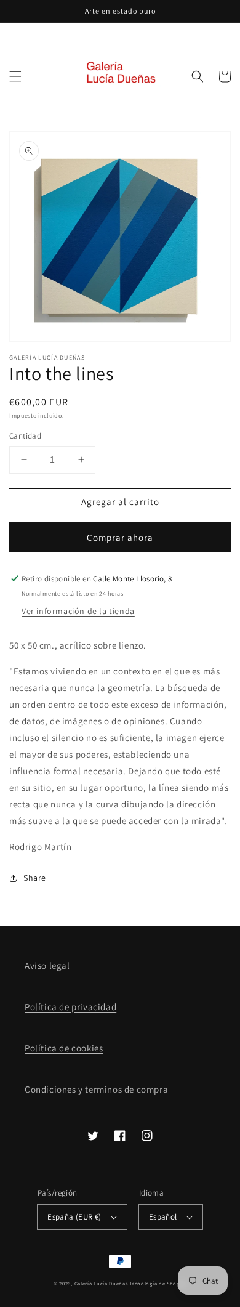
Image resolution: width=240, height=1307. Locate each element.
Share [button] (34, 877)
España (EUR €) (74, 1217)
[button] (15, 76)
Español (163, 1217)
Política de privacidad (70, 1007)
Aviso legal (47, 965)
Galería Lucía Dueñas (101, 1283)
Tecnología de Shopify (157, 1283)
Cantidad (25, 436)
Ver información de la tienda (78, 611)
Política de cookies (64, 1048)
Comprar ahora (120, 537)
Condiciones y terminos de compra (96, 1089)
